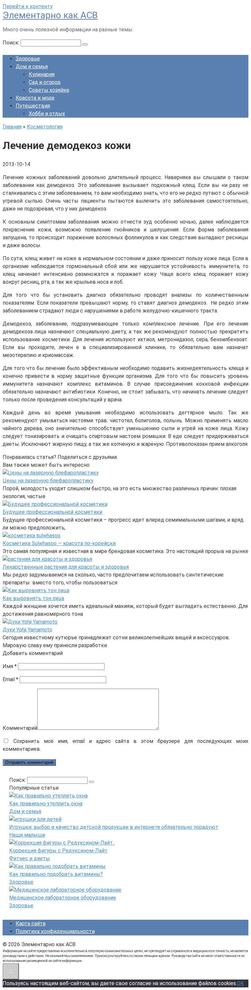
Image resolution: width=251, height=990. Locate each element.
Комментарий (20, 728)
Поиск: (12, 43)
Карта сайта (30, 923)
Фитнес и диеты (29, 858)
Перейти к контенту (28, 6)
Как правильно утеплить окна (45, 803)
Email (10, 679)
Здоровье (28, 59)
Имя (10, 666)
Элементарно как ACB (50, 15)
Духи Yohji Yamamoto (27, 630)
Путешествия (33, 106)
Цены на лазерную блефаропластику (48, 481)
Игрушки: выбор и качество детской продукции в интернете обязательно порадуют (113, 827)
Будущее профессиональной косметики (52, 512)
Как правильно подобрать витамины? (56, 874)
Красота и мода (35, 98)
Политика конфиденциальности (55, 931)
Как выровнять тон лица (33, 598)
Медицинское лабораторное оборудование (62, 898)
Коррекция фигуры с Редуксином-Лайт (58, 850)
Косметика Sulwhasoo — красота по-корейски (59, 543)
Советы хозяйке (49, 90)
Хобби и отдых (47, 113)
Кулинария (42, 74)
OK (240, 983)
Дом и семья (32, 66)
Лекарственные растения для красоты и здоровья (66, 567)
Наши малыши (27, 835)
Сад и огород (44, 82)
